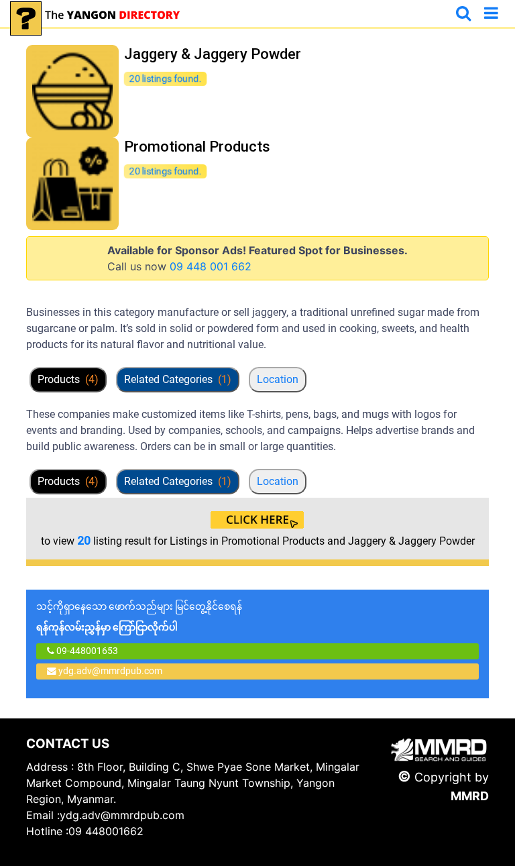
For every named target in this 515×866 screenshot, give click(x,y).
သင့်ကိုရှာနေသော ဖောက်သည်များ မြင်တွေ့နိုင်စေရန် (139, 617)
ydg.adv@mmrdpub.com (110, 670)
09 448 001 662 (210, 266)
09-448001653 (86, 650)
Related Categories (177, 379)
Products (68, 379)
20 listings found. (165, 77)
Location (277, 379)
